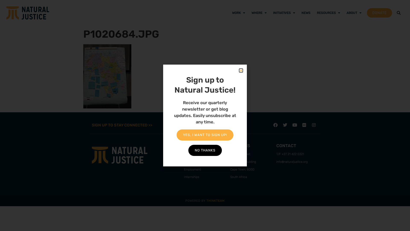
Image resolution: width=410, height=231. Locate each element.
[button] (241, 70)
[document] (205, 115)
